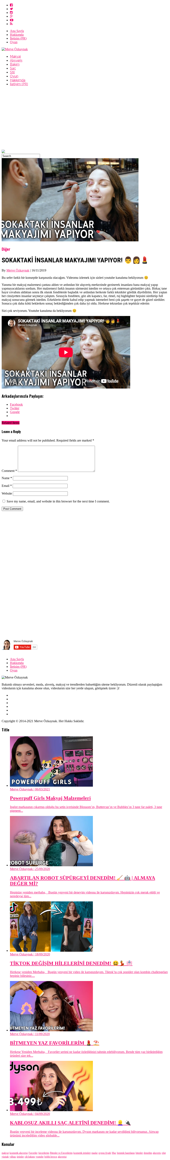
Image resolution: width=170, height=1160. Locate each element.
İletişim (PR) (18, 38)
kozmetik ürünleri (82, 1152)
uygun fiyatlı (104, 1152)
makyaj (5, 1152)
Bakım (14, 64)
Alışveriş (16, 60)
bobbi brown (50, 1156)
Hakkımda (17, 34)
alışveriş (157, 1152)
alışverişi (62, 1156)
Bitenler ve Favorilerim (61, 1152)
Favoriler (33, 1152)
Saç (13, 68)
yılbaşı (13, 1156)
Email (7, 485)
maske (94, 1152)
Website (7, 493)
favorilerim (43, 1152)
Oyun (13, 42)
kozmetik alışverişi (19, 1152)
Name (7, 478)
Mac (114, 1152)
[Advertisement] (85, 118)
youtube (40, 1156)
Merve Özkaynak (17, 270)
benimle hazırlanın (126, 1152)
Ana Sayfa (17, 31)
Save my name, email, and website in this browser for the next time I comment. (58, 501)
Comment (9, 471)
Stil (12, 72)
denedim (148, 1152)
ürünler (20, 1156)
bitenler (139, 1152)
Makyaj (15, 56)
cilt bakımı (30, 1156)
